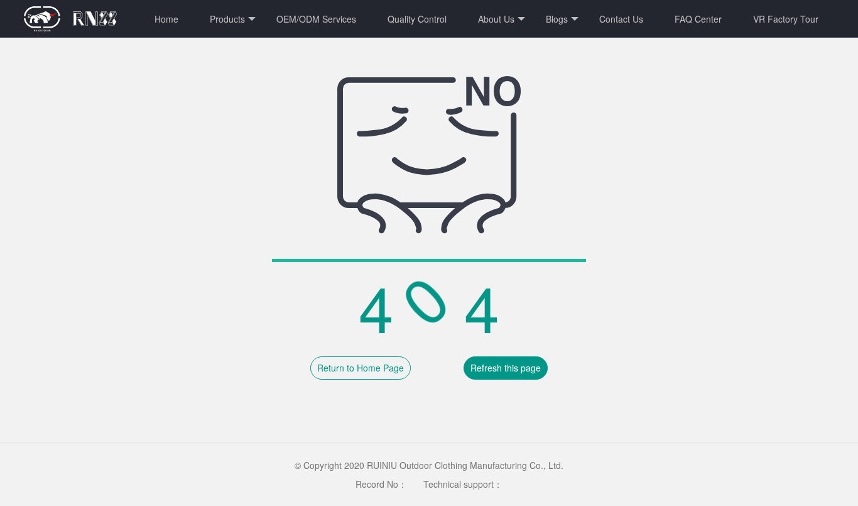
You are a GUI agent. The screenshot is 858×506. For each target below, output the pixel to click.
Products (227, 19)
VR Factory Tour (785, 19)
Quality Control (417, 19)
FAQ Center (698, 19)
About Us (496, 19)
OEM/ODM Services (316, 19)
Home (166, 19)
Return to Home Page (360, 367)
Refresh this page (505, 367)
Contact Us (621, 19)
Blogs (557, 19)
